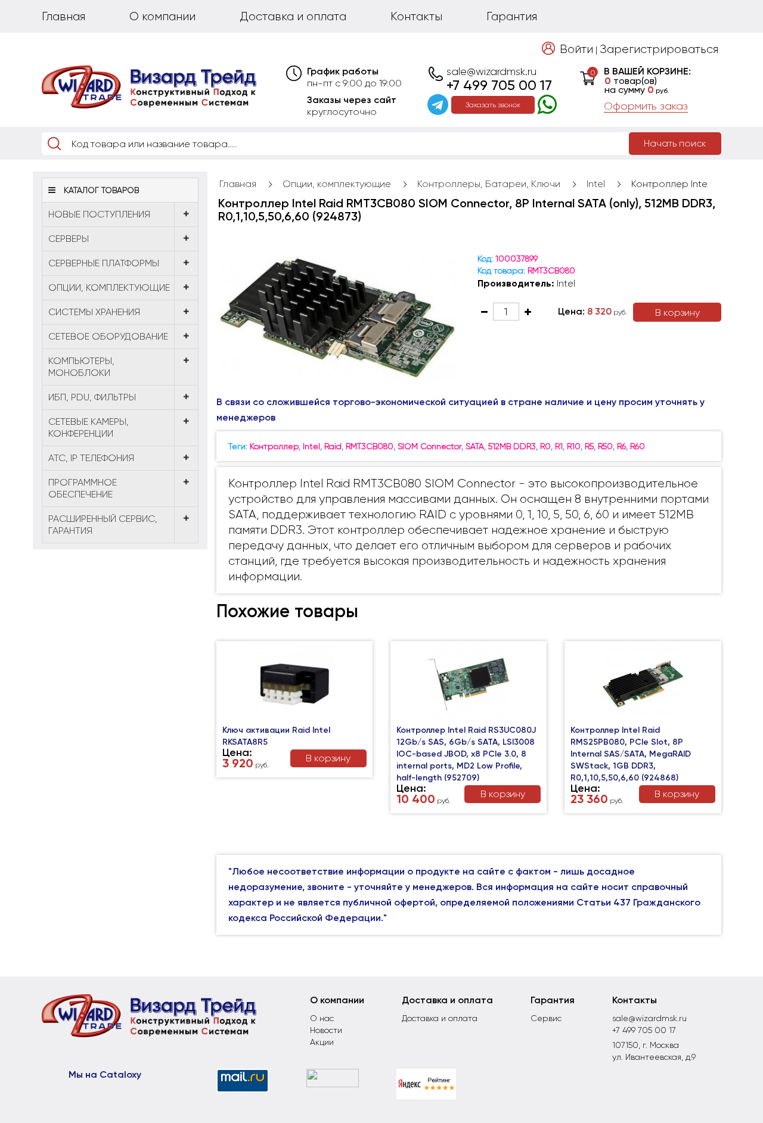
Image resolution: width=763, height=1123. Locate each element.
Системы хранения (94, 312)
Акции (322, 1042)
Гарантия (511, 16)
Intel (596, 183)
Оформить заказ (646, 106)
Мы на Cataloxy (105, 1074)
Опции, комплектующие (109, 287)
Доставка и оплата (293, 16)
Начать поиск (675, 143)
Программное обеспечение (82, 488)
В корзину (677, 312)
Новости (326, 1030)
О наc (322, 1018)
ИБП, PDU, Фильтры (92, 397)
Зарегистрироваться (659, 49)
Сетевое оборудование (108, 336)
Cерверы (68, 238)
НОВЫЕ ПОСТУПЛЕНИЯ (99, 214)
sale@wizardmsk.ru (491, 71)
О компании (162, 16)
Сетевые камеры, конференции (88, 427)
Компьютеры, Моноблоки (81, 366)
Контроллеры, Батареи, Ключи (488, 183)
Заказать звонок (493, 105)
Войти (576, 49)
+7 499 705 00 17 (499, 85)
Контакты (416, 16)
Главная (63, 16)
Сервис (546, 1018)
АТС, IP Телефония (91, 457)
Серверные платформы (103, 263)
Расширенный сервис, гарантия (102, 524)
